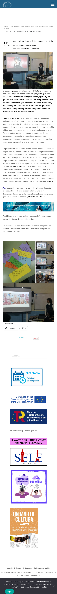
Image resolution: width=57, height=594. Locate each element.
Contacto (28, 568)
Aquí (4, 188)
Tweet (20, 338)
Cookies (19, 568)
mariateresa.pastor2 (28, 45)
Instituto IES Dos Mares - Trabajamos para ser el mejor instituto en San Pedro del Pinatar (28, 28)
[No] (53, 586)
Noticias (11, 15)
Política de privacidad (42, 568)
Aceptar (9, 591)
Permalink (36, 49)
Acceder (10, 568)
